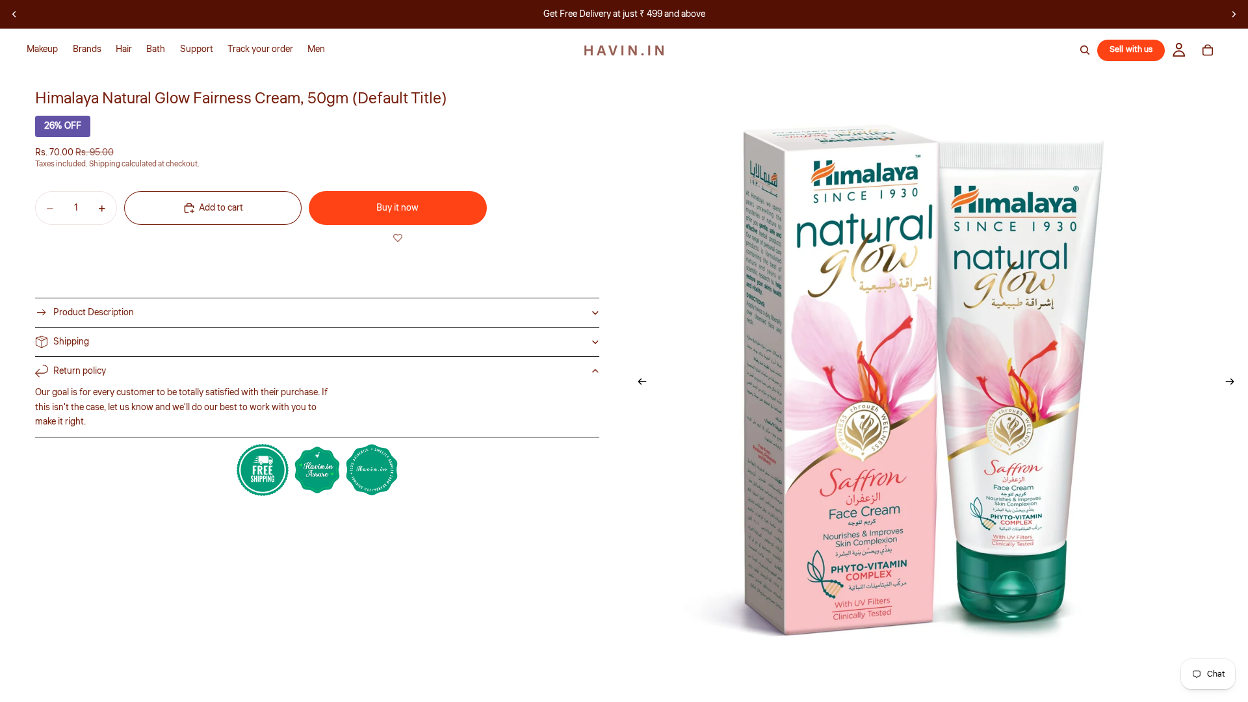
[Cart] (1207, 50)
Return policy (79, 371)
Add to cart (221, 208)
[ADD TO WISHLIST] (397, 238)
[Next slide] (1233, 14)
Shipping (71, 341)
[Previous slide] (14, 14)
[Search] (1085, 50)
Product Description (93, 312)
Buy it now (397, 208)
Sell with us (1131, 49)
